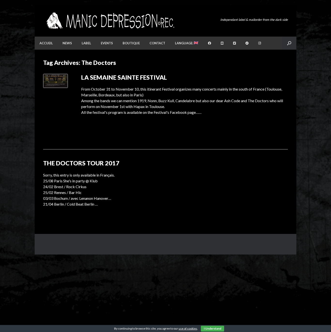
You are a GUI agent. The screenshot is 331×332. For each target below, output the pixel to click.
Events (107, 43)
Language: (184, 43)
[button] (289, 43)
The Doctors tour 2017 (81, 163)
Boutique (131, 43)
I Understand (212, 328)
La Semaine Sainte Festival (124, 77)
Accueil (46, 43)
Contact (157, 43)
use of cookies (188, 328)
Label (86, 43)
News (67, 43)
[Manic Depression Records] (110, 21)
